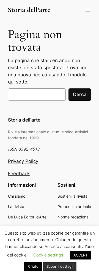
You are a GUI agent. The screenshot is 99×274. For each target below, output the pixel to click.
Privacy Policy (23, 161)
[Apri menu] (87, 10)
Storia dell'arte (29, 10)
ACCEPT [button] (80, 255)
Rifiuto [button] (33, 266)
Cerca (80, 94)
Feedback (19, 173)
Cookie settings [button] (48, 255)
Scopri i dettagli (59, 266)
